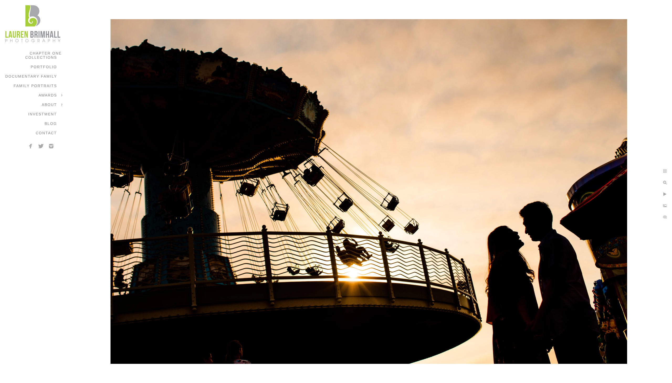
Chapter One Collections (43, 55)
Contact (46, 133)
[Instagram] (51, 146)
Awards (48, 95)
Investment (42, 114)
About (49, 105)
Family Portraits (35, 86)
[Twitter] (40, 146)
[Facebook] (30, 146)
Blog (51, 123)
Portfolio (44, 67)
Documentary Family (31, 76)
